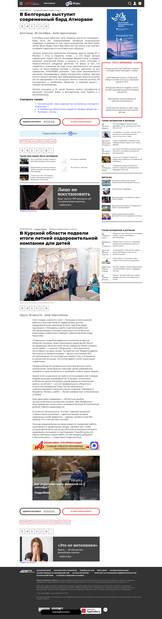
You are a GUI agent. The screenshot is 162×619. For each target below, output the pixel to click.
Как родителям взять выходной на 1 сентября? (59, 486)
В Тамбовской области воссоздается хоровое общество (67, 109)
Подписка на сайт (87, 570)
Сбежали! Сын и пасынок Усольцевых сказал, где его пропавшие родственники (127, 235)
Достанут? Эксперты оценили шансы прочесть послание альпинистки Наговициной (127, 151)
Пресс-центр (102, 570)
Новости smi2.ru (28, 211)
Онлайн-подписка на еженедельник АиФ (53, 573)
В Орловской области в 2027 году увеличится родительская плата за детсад (122, 110)
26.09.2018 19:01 (25, 10)
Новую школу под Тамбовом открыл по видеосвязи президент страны (122, 69)
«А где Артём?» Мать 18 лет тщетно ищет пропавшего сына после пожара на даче (126, 252)
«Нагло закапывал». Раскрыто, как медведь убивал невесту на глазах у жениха (127, 143)
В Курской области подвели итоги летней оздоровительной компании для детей (122, 90)
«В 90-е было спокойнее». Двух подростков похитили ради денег (126, 259)
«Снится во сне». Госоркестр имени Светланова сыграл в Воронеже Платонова (42, 177)
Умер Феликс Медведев (121, 189)
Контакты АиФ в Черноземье (65, 570)
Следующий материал (61, 612)
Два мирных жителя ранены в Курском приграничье (122, 100)
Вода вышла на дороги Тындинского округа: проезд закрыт (126, 206)
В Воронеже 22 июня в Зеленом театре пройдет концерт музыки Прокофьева (43, 169)
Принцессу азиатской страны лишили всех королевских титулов (125, 181)
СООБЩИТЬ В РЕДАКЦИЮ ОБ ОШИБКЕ (70, 575)
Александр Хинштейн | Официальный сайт (37, 302)
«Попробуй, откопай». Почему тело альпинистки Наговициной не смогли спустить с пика (127, 134)
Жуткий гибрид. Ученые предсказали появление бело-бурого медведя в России (127, 269)
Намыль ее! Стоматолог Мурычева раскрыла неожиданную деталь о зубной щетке (126, 244)
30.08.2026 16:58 (26, 229)
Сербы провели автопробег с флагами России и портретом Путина (127, 215)
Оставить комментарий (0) (81, 122)
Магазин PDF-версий (80, 573)
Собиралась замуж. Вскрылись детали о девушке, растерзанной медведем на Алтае (126, 168)
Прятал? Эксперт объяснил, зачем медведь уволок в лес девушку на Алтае (126, 277)
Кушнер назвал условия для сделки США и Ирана (126, 198)
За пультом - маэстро (79, 167)
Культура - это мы (47, 112)
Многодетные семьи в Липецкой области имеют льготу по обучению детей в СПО (122, 80)
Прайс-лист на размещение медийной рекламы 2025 (115, 573)
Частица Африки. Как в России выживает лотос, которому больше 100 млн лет (126, 126)
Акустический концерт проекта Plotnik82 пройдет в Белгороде (43, 160)
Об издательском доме (119, 570)
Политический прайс (45, 575)
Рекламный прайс (44, 570)
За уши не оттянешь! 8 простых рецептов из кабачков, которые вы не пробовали (127, 159)
